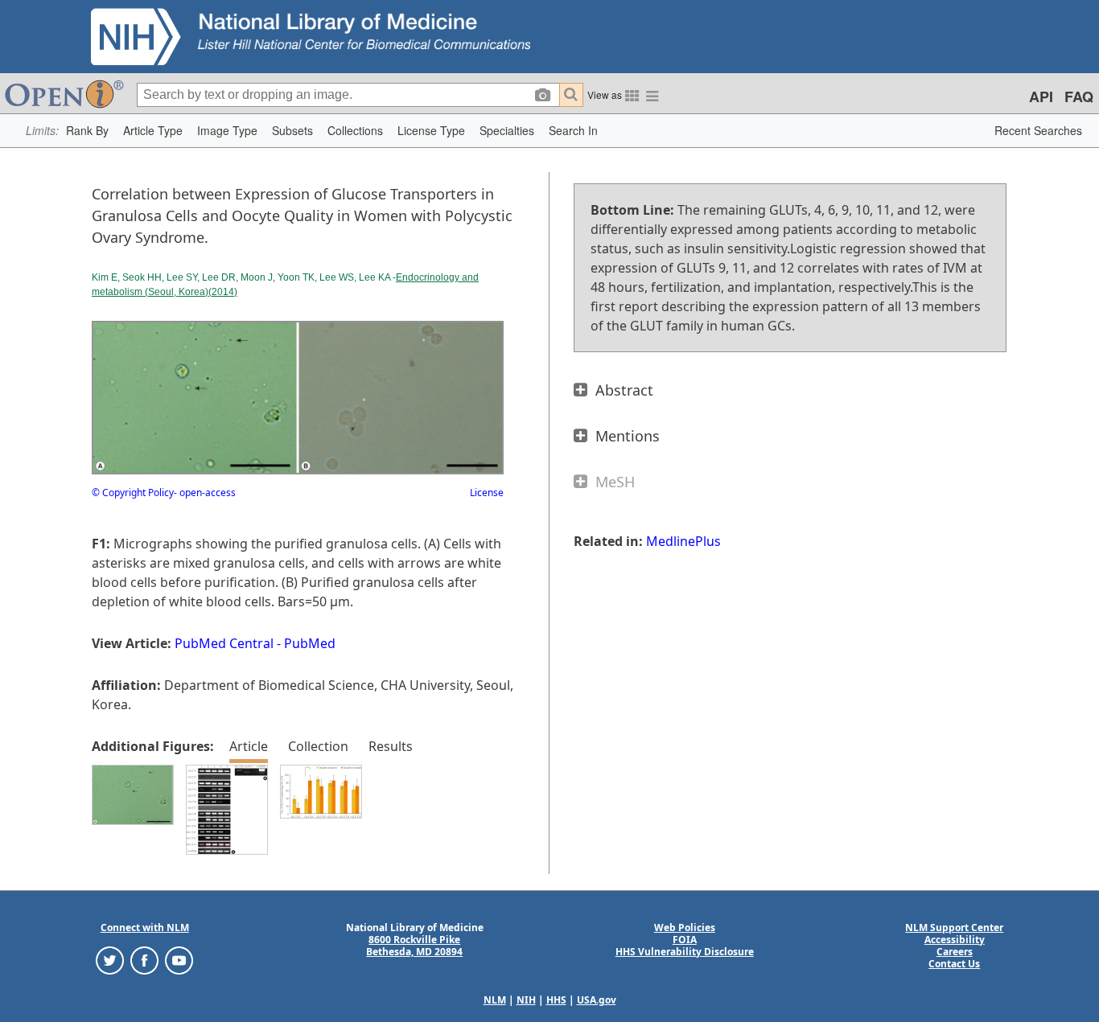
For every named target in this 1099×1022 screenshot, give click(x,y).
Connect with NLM (145, 927)
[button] (87, 130)
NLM (495, 1000)
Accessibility (954, 939)
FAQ (1078, 96)
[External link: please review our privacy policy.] (110, 959)
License (487, 492)
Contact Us (954, 964)
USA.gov (596, 1000)
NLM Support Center (954, 927)
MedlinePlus (683, 541)
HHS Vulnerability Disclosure (684, 951)
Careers (954, 951)
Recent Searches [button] (1038, 130)
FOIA (685, 939)
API (1041, 96)
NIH (526, 1000)
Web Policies (684, 927)
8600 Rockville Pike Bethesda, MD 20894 (414, 945)
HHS (556, 1000)
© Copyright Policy (133, 492)
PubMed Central (224, 643)
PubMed (309, 643)
